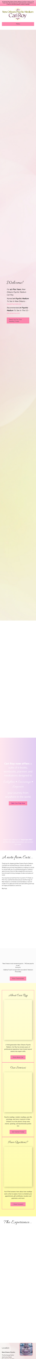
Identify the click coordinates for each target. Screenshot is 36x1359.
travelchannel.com (14, 304)
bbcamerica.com (13, 313)
